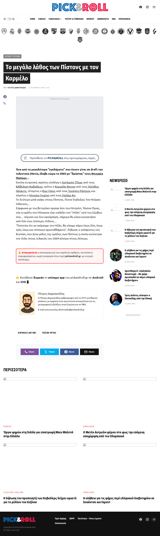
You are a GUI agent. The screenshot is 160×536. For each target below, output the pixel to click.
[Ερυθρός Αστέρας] (71, 31)
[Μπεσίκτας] (80, 40)
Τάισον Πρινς (49, 333)
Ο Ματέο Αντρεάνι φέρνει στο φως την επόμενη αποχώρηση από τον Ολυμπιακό (140, 212)
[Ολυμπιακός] (4, 31)
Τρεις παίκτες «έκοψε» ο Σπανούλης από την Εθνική (138, 297)
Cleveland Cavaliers (13, 492)
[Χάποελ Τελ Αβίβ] (45, 31)
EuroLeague (88, 426)
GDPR (71, 518)
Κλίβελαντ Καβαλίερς (29, 186)
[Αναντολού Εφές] (147, 31)
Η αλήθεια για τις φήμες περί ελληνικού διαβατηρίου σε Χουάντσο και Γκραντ (139, 253)
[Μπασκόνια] (139, 31)
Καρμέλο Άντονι (65, 186)
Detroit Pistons (12, 56)
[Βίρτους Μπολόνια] (130, 31)
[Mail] (154, 7)
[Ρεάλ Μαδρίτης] (12, 31)
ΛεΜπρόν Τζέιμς (72, 182)
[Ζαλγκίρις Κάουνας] (54, 31)
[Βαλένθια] (19, 31)
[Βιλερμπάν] (154, 31)
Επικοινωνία (60, 523)
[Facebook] (140, 7)
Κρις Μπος (48, 190)
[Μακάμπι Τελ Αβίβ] (86, 31)
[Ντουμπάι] (78, 31)
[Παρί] (121, 31)
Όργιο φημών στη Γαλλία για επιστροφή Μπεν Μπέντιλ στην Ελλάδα (140, 191)
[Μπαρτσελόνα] (63, 31)
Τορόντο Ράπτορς (79, 190)
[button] (9, 18)
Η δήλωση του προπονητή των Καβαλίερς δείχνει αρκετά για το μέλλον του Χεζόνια (140, 232)
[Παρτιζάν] (112, 31)
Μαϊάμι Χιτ (68, 195)
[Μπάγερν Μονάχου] (95, 31)
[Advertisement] (59, 123)
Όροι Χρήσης (60, 518)
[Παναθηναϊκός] (36, 31)
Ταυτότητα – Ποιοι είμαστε (90, 518)
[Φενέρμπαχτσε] (28, 31)
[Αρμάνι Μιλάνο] (104, 31)
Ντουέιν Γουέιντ (39, 195)
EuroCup (7, 426)
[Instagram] (147, 7)
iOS (23, 282)
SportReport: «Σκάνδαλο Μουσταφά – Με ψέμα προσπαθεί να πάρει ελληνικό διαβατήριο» (140, 275)
